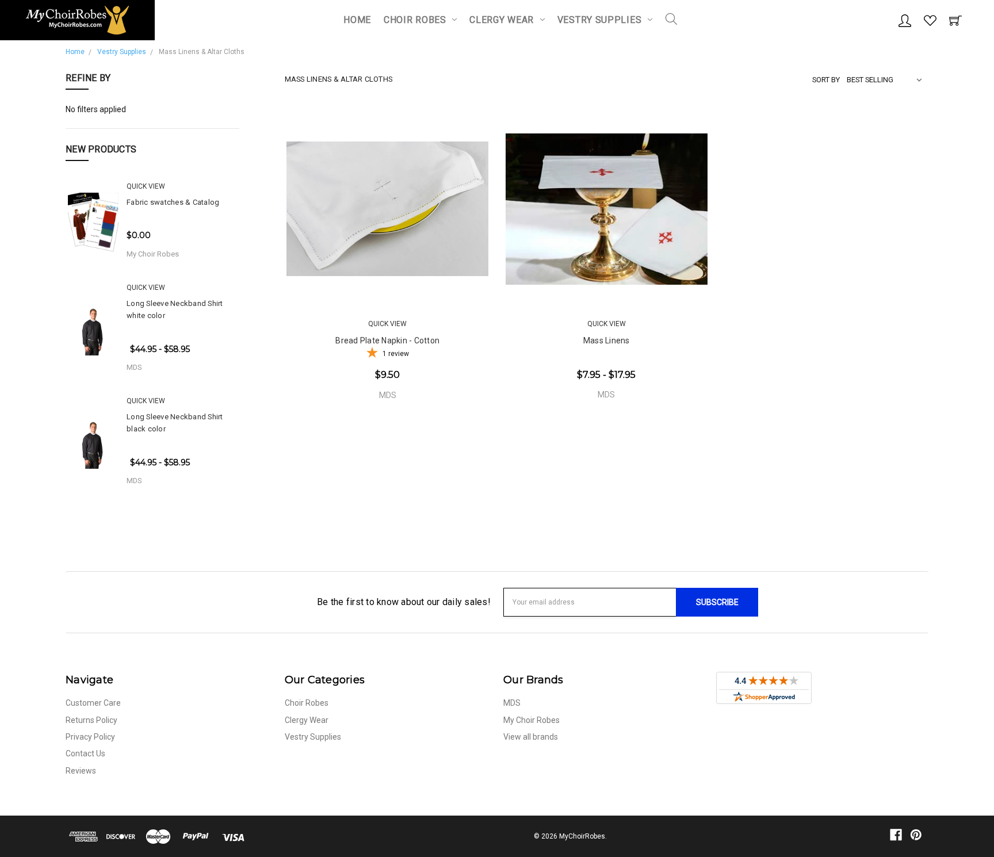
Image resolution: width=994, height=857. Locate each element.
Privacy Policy (90, 736)
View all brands (530, 736)
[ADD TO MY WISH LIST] (471, 281)
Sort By (826, 79)
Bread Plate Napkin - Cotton (387, 340)
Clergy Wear (502, 19)
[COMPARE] (436, 281)
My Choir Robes (531, 720)
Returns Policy (91, 720)
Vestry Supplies (600, 19)
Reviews (81, 770)
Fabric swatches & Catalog (173, 202)
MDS (512, 702)
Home (357, 19)
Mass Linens (606, 340)
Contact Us (85, 753)
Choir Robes (416, 19)
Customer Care (93, 702)
